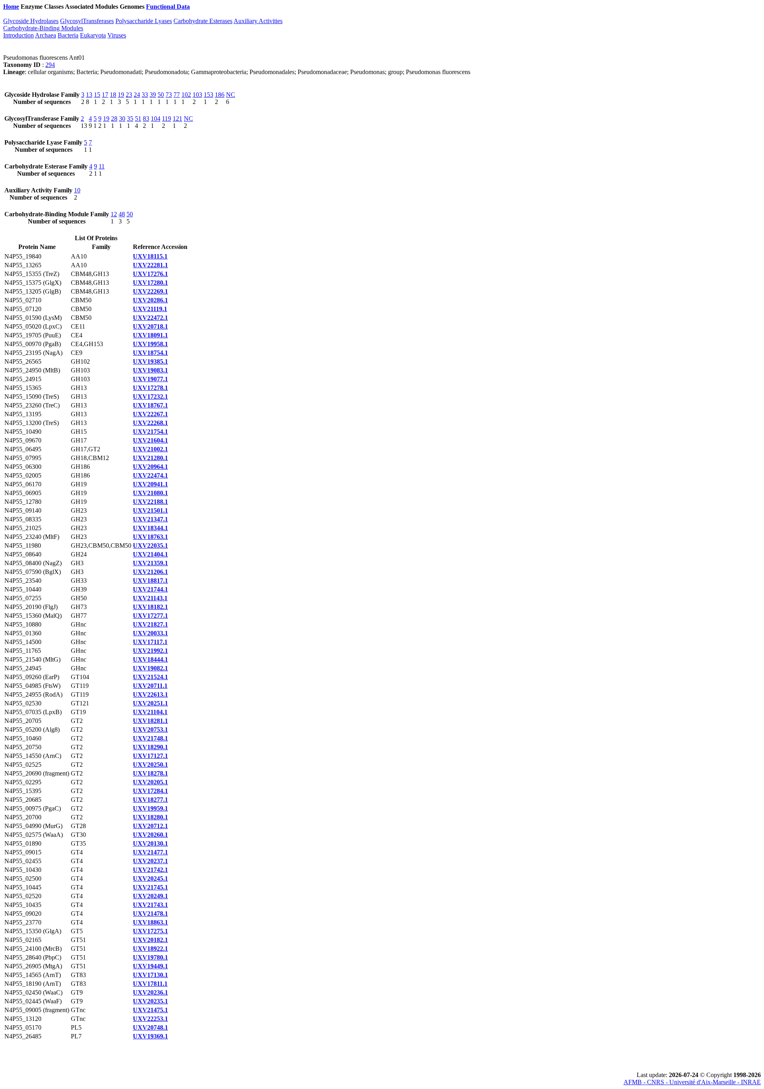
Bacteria (68, 35)
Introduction (18, 35)
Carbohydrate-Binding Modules (43, 28)
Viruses (116, 35)
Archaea (45, 35)
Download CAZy (214, 6)
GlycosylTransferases (87, 21)
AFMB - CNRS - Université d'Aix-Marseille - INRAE (692, 1082)
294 (50, 64)
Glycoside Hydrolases (30, 21)
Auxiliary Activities (258, 21)
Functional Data (168, 6)
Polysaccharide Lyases (143, 21)
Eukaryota (93, 35)
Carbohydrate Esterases (202, 21)
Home (11, 6)
